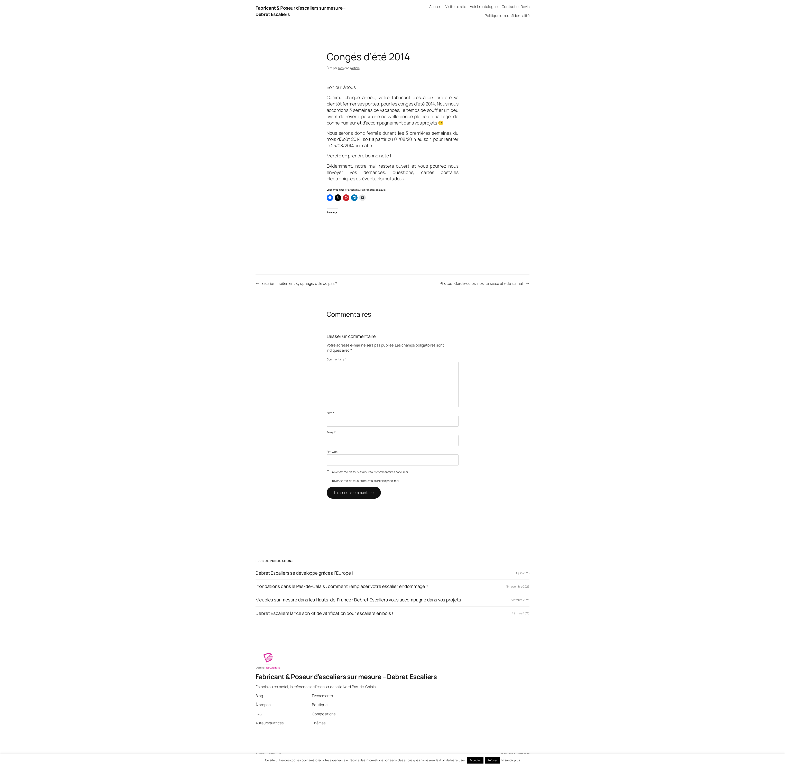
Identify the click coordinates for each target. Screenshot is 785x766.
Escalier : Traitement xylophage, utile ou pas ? (299, 283)
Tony (341, 68)
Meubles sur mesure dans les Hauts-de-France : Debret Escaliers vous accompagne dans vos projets (358, 599)
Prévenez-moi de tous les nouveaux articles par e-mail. (365, 481)
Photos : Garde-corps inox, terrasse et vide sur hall (482, 283)
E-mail (331, 432)
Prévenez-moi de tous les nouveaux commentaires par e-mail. (370, 472)
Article (355, 68)
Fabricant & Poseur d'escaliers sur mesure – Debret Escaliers (346, 676)
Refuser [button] (492, 760)
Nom (330, 413)
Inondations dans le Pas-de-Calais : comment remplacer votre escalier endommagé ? (342, 586)
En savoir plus (510, 760)
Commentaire (336, 359)
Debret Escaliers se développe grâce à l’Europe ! (304, 573)
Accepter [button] (475, 760)
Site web (332, 452)
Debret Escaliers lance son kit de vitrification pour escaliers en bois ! (324, 613)
